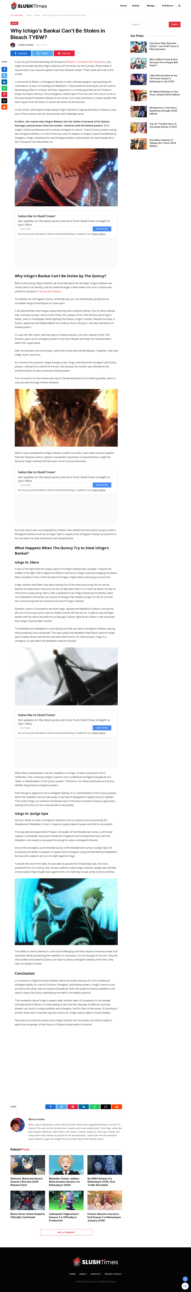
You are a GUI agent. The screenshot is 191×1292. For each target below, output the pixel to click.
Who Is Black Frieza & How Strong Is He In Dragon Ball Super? (164, 62)
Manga (151, 5)
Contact (96, 1274)
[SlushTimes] (28, 5)
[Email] (4, 100)
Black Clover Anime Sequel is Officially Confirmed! (27, 1215)
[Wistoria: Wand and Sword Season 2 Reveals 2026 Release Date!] (27, 1165)
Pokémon (167, 5)
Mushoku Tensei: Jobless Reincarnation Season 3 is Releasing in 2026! (64, 1182)
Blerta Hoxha (26, 45)
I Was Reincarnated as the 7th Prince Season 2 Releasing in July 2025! (163, 78)
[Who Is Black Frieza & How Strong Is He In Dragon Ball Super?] (138, 63)
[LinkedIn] (4, 81)
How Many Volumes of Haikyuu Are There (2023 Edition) (163, 143)
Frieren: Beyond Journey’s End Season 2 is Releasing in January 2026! (104, 1217)
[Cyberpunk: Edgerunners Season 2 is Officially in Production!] (66, 1200)
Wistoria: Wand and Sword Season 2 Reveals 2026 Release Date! (26, 1182)
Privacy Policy (113, 1274)
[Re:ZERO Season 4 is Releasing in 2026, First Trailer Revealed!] (104, 1165)
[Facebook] (4, 69)
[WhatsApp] (4, 88)
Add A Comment (66, 1232)
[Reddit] (4, 107)
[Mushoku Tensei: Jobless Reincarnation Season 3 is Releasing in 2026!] (66, 1165)
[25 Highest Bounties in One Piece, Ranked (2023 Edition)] (138, 95)
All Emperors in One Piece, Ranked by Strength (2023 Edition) (163, 110)
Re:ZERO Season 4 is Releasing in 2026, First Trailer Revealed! (101, 1182)
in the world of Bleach (49, 291)
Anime (135, 5)
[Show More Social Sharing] (78, 53)
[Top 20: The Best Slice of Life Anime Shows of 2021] (138, 127)
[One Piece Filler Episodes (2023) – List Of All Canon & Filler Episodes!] (138, 47)
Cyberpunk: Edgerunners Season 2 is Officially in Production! (64, 1217)
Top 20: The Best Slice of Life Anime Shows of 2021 (163, 125)
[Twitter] (4, 75)
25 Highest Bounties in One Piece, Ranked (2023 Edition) (165, 93)
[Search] (179, 5)
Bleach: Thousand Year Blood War (86, 61)
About (83, 1274)
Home (123, 5)
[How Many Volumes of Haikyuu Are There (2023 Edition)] (138, 144)
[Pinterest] (4, 94)
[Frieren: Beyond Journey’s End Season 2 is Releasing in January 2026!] (104, 1200)
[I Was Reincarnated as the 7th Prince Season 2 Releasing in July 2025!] (138, 79)
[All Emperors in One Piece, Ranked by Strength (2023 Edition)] (138, 111)
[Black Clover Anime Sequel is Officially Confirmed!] (27, 1200)
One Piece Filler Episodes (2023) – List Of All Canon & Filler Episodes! (164, 46)
